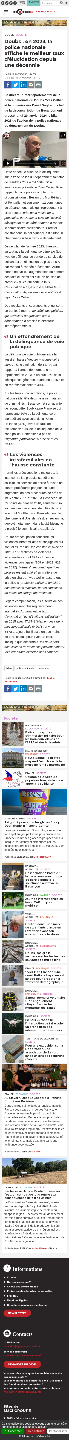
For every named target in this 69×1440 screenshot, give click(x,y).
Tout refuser (35, 1431)
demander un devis (22, 1364)
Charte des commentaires (22, 1286)
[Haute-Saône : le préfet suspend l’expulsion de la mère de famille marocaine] (13, 756)
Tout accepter (12, 1431)
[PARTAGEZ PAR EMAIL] (30, 84)
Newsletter (17, 1313)
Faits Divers (48, 946)
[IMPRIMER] (38, 84)
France (29, 773)
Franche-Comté (14, 818)
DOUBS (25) (32, 895)
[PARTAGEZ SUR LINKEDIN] (23, 84)
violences (44, 668)
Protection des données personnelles (30, 1291)
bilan (9, 668)
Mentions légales (17, 1300)
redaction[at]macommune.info (22, 1346)
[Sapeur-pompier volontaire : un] (13, 995)
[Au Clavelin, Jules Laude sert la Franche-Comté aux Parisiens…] (34, 1077)
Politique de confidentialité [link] (34, 1436)
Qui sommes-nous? (19, 1282)
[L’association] (13, 871)
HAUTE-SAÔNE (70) (36, 751)
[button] (61, 3)
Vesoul (30, 914)
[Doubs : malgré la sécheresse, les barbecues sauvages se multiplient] (13, 948)
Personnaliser (58, 1431)
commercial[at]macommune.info (23, 1355)
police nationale (25, 668)
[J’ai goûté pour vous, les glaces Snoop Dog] (34, 802)
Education (32, 728)
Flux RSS (12, 1295)
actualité (31, 869)
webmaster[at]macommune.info (23, 1391)
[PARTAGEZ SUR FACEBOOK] (8, 84)
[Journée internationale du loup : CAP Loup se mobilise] (13, 900)
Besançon (31, 866)
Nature (45, 895)
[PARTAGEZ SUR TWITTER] (15, 84)
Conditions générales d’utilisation (27, 1305)
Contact (12, 1277)
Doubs (9, 34)
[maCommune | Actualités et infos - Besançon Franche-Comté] (23, 12)
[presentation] (54, 163)
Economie (21, 1094)
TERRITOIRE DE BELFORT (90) (42, 1038)
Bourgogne (33, 725)
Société (21, 34)
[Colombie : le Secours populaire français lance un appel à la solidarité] (13, 778)
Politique (31, 754)
